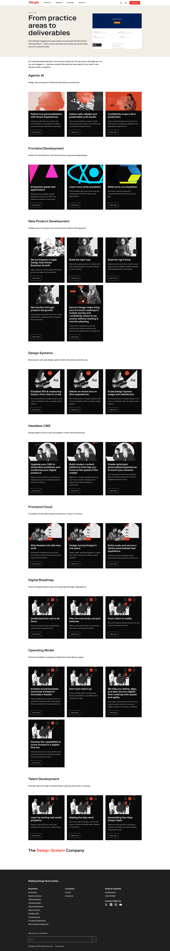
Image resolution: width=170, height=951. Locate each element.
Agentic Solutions (35, 896)
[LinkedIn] (111, 905)
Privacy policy (59, 946)
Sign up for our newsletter (47, 933)
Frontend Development (37, 921)
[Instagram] (116, 905)
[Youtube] (120, 905)
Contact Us (69, 896)
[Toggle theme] (126, 2)
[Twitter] (106, 905)
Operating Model (34, 903)
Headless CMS (33, 913)
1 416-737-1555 (110, 896)
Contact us (135, 3)
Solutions (47, 2)
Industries (70, 2)
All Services (32, 892)
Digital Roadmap (34, 899)
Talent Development (35, 906)
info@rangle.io (110, 892)
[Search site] (120, 2)
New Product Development (38, 924)
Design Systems (34, 910)
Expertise (59, 2)
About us (82, 2)
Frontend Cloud (34, 917)
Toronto (68, 892)
